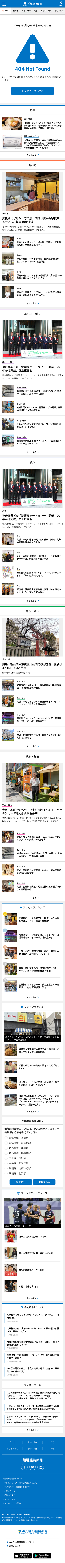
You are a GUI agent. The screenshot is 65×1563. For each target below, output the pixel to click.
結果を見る (44, 1182)
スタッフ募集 (9, 1499)
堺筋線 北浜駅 (17, 1173)
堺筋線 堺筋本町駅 (20, 1168)
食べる (15, 10)
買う (35, 10)
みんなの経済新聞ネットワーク (32, 1532)
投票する (20, 1182)
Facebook (24, 1467)
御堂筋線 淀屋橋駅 (20, 1143)
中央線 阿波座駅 (18, 1163)
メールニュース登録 (12, 1503)
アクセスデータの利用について (17, 1487)
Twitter (32, 1467)
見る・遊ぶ (26, 10)
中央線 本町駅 (17, 1158)
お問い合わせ (9, 1491)
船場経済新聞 (32, 4)
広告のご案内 (9, 1495)
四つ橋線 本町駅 (18, 1148)
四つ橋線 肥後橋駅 (20, 1153)
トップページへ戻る (32, 90)
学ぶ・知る (59, 10)
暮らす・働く (46, 10)
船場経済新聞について (13, 1478)
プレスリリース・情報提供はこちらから (20, 1483)
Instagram (40, 1467)
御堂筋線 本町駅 (18, 1137)
